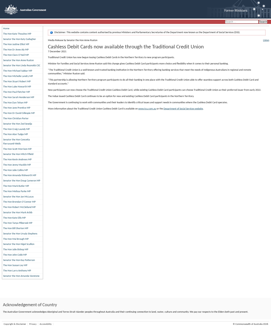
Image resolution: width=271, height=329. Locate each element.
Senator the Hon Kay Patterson (19, 260)
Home (6, 28)
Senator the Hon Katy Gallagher (19, 39)
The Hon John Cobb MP (15, 255)
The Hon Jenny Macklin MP (17, 165)
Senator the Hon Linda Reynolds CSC (21, 65)
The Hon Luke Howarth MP (17, 87)
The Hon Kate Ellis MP (14, 218)
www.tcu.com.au (147, 109)
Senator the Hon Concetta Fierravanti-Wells (16, 142)
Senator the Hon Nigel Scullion (18, 244)
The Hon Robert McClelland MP (19, 207)
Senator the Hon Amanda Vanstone (21, 276)
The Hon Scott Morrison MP (17, 149)
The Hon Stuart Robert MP (17, 81)
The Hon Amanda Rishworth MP (19, 175)
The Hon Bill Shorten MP (15, 228)
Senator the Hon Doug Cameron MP (21, 181)
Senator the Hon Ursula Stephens (20, 234)
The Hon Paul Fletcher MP (16, 92)
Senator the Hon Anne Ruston (18, 60)
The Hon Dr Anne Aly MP (16, 50)
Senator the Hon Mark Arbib (17, 212)
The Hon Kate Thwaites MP (17, 34)
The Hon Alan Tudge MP (15, 134)
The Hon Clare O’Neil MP (16, 55)
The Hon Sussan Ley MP (15, 265)
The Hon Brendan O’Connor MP (19, 202)
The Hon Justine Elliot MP (16, 44)
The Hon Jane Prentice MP (16, 108)
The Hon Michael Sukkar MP (17, 71)
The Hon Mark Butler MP (16, 186)
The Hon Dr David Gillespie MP (19, 113)
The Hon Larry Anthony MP (17, 271)
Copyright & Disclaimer (15, 324)
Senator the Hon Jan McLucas (18, 197)
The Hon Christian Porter (16, 118)
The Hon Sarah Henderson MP (18, 97)
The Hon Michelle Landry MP (18, 76)
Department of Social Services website (183, 109)
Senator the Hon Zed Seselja (17, 124)
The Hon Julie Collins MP (15, 170)
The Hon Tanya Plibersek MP (17, 223)
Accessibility (46, 324)
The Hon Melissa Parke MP (17, 191)
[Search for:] (242, 22)
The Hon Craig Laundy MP (16, 129)
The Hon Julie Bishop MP (15, 249)
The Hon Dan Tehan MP (15, 103)
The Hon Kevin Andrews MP (17, 159)
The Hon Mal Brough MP (16, 239)
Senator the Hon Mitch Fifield (18, 154)
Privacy (33, 324)
